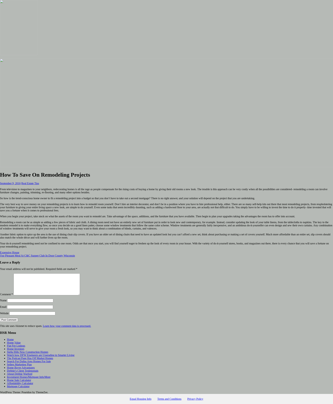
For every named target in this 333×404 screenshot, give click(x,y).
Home (10, 339)
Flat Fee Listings (16, 345)
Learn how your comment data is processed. (67, 325)
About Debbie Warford (19, 373)
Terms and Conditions (169, 398)
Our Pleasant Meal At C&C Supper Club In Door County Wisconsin (37, 255)
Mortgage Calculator (18, 386)
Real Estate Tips (30, 183)
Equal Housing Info (140, 398)
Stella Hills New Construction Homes (27, 352)
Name (3, 300)
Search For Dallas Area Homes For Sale (29, 361)
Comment (6, 294)
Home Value (14, 342)
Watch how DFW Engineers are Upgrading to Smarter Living (40, 355)
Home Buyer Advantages (21, 367)
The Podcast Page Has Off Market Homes (30, 358)
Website (4, 313)
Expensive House (9, 252)
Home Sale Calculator (19, 380)
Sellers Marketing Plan (19, 364)
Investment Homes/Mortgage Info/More (28, 377)
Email (3, 306)
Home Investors (15, 348)
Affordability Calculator (20, 383)
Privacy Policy (195, 398)
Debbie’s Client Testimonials (22, 370)
